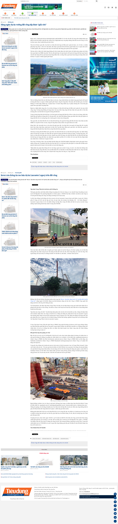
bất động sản (56, 438)
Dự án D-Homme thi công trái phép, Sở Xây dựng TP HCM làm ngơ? (10, 248)
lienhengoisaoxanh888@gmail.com (90, 493)
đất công (34, 162)
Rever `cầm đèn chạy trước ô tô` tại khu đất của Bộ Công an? (9, 198)
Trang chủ (5, 15)
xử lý (50, 162)
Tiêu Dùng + (4, 29)
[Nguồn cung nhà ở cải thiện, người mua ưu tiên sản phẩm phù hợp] (93, 30)
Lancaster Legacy (64, 438)
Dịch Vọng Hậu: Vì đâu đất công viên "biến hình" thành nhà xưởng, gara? (9, 82)
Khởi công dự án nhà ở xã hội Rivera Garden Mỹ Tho (56, 477)
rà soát (45, 162)
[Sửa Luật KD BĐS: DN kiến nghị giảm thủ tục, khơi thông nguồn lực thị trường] (93, 48)
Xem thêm (44, 449)
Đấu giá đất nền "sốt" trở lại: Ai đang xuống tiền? (11, 477)
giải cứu (40, 162)
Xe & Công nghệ (63, 15)
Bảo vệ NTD (22, 15)
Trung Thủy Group (36, 438)
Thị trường (53, 15)
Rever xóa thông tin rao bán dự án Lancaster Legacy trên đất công (9, 48)
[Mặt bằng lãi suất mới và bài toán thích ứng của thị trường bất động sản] (93, 42)
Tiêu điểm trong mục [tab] (97, 22)
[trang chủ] (9, 9)
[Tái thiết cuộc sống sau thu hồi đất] (93, 36)
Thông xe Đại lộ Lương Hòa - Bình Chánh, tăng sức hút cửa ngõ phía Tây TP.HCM (62, 474)
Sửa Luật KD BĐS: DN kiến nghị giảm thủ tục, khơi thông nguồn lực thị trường (17, 474)
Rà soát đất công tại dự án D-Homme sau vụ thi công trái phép (9, 65)
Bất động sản (32, 15)
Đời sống (13, 15)
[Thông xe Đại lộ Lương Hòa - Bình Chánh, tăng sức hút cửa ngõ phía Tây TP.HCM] (93, 54)
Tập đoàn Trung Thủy (46, 438)
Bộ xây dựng (59, 162)
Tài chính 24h (42, 15)
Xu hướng (80, 1)
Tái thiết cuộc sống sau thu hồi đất (39, 467)
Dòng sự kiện (74, 15)
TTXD (54, 162)
